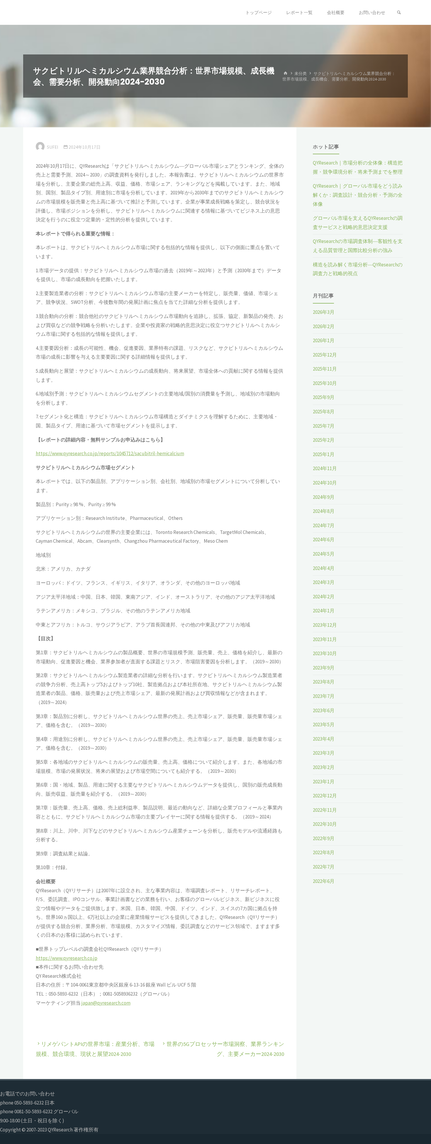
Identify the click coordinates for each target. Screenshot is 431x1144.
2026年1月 (324, 340)
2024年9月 (324, 497)
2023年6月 (324, 710)
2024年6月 (324, 539)
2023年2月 (324, 767)
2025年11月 (325, 369)
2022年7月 (324, 867)
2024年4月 (324, 568)
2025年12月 (325, 355)
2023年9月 (324, 668)
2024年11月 (325, 468)
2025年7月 (324, 426)
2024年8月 (324, 511)
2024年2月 (324, 596)
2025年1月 (324, 454)
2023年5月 (324, 724)
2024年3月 (324, 582)
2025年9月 (324, 397)
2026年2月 (324, 326)
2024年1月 (324, 610)
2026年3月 (324, 312)
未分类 (300, 73)
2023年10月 (325, 653)
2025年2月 (324, 440)
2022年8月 (324, 852)
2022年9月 (324, 838)
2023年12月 (325, 625)
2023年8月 (324, 682)
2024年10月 (325, 482)
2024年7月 (324, 525)
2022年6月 (324, 881)
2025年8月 (324, 411)
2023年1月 (324, 781)
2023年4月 (324, 739)
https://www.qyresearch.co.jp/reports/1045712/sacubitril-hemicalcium (110, 453)
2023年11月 (325, 639)
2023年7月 (324, 696)
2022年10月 (325, 824)
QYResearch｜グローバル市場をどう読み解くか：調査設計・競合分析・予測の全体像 (358, 195)
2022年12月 (325, 795)
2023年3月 (324, 753)
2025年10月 (325, 383)
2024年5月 (324, 554)
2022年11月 (325, 810)
